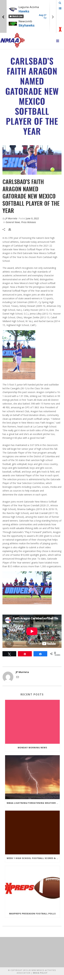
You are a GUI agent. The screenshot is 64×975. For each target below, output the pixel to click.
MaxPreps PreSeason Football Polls (32, 913)
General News (13, 222)
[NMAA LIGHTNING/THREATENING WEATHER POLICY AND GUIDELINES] (32, 777)
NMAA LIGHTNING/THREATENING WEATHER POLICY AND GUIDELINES (33, 803)
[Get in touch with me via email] (17, 677)
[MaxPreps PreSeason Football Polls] (32, 888)
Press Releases (28, 222)
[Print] (11, 229)
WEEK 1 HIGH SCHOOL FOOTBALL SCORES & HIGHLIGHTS (33, 858)
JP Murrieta (11, 218)
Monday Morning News (32, 747)
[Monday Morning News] (32, 722)
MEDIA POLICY (40, 973)
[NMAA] (12, 40)
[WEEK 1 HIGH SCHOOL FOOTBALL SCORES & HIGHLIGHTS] (32, 833)
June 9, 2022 (32, 218)
